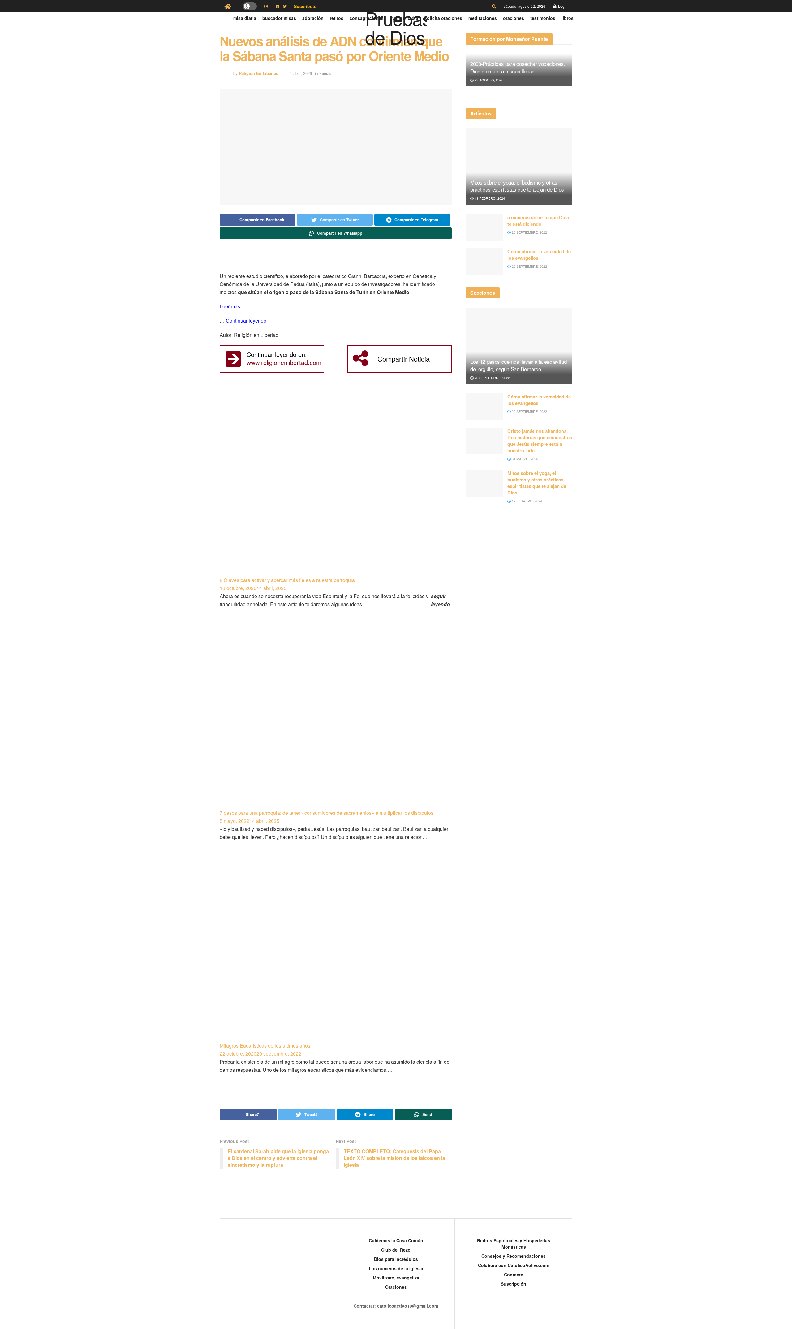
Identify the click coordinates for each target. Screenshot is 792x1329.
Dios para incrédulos (396, 1259)
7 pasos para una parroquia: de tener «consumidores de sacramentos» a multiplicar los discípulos (326, 812)
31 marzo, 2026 (524, 458)
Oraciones (513, 18)
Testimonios (542, 18)
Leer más (230, 306)
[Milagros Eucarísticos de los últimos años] (336, 949)
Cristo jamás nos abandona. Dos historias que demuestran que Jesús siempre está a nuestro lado (539, 441)
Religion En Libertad (258, 73)
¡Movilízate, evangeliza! (396, 1278)
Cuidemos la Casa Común (396, 1240)
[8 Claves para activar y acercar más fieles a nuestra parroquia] (336, 483)
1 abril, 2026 (301, 73)
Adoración (313, 18)
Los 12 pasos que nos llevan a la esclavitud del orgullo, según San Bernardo (518, 365)
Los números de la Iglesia (396, 1268)
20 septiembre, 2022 (529, 232)
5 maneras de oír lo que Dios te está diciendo (538, 220)
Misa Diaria (244, 18)
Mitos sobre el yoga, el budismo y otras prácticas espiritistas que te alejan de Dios (517, 185)
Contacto (513, 1274)
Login (562, 6)
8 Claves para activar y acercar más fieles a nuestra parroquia (287, 580)
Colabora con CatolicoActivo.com (513, 1265)
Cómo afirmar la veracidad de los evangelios (539, 254)
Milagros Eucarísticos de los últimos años (265, 1045)
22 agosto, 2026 (488, 79)
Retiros (336, 18)
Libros (568, 18)
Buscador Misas (279, 18)
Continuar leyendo (246, 320)
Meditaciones (482, 18)
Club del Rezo (396, 1250)
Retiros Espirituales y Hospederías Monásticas (513, 1243)
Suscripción (513, 1284)
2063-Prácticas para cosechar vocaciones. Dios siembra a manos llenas (517, 67)
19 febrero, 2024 (489, 198)
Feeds (325, 73)
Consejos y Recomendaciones (513, 1256)
